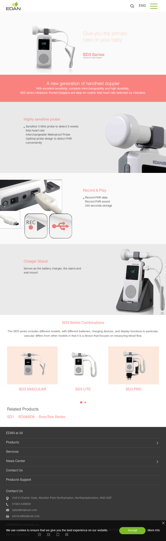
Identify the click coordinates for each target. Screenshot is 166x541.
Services (12, 452)
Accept (132, 530)
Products (12, 442)
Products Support (18, 480)
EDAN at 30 (14, 433)
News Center (15, 461)
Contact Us (14, 470)
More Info (154, 530)
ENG (142, 6)
